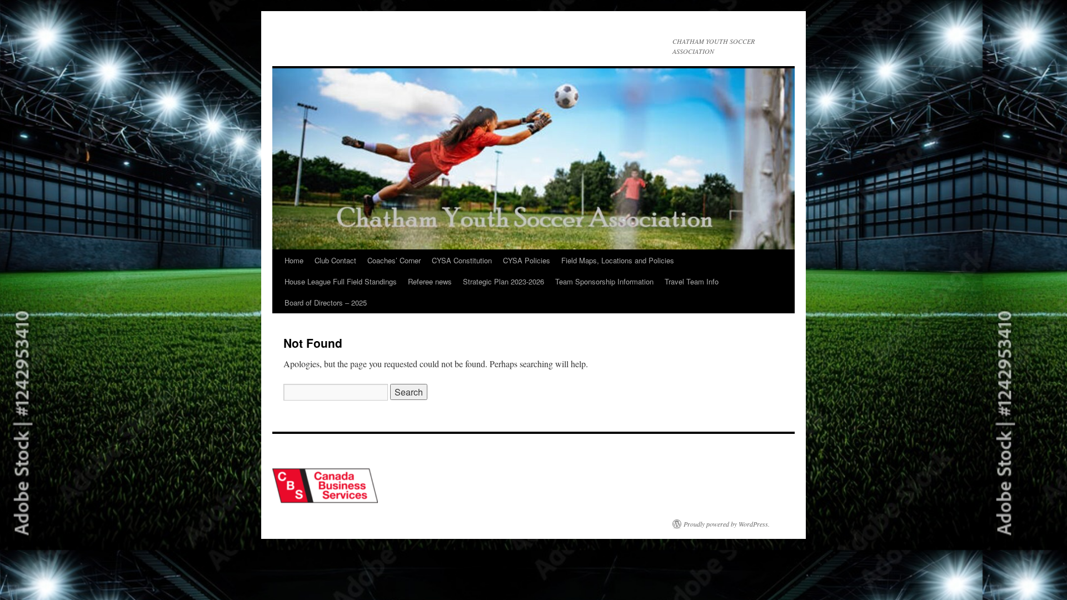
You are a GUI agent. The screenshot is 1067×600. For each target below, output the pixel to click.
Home (294, 260)
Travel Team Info (692, 281)
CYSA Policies (526, 260)
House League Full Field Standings (341, 281)
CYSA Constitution (462, 260)
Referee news (430, 281)
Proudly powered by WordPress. (727, 523)
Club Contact (335, 260)
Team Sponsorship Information (604, 281)
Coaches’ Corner (394, 260)
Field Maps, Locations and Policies (617, 260)
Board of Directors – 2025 (326, 302)
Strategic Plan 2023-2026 (503, 281)
